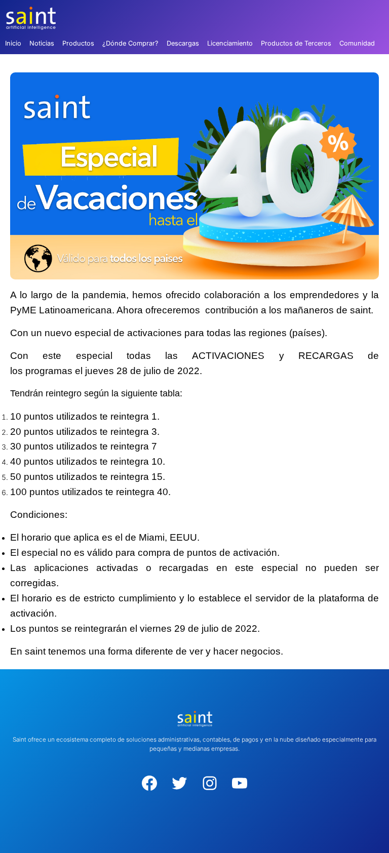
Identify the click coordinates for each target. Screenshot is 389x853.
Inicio (13, 43)
